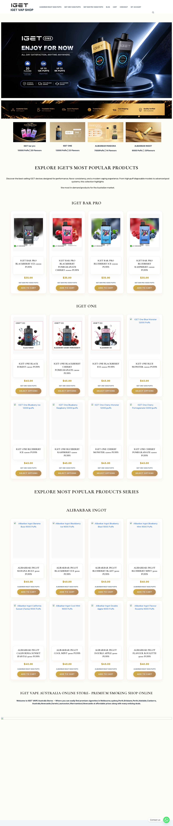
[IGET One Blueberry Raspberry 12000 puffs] (67, 422)
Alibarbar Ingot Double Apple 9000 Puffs (106, 653)
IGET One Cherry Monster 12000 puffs (106, 451)
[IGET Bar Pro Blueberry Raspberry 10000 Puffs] (144, 233)
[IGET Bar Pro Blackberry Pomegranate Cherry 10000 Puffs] (67, 233)
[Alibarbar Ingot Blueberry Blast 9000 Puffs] (106, 541)
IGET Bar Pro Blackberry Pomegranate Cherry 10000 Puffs (67, 265)
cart (115, 7)
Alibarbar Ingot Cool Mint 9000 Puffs (67, 652)
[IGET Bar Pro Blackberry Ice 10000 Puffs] (28, 233)
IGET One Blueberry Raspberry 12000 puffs (67, 452)
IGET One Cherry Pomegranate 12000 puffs (144, 452)
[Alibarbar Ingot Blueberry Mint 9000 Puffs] (144, 541)
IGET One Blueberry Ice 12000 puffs (28, 451)
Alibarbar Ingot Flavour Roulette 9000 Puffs (144, 653)
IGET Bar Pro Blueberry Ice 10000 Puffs (106, 263)
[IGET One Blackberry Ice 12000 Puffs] (106, 337)
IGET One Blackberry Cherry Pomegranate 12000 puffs (67, 368)
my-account (136, 7)
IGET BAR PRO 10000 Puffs (93, 7)
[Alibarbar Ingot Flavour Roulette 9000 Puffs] (144, 623)
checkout (124, 7)
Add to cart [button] (28, 288)
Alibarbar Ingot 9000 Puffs (50, 7)
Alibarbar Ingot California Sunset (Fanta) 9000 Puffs (28, 653)
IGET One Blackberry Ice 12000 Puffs (106, 365)
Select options (28, 391)
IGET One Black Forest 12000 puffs (28, 365)
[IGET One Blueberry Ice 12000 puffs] (28, 422)
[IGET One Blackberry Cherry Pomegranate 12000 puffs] (67, 337)
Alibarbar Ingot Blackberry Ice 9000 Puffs (67, 571)
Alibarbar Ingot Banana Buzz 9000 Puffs (28, 571)
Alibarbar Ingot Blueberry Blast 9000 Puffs (106, 571)
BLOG (108, 7)
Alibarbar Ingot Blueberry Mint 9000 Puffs (144, 571)
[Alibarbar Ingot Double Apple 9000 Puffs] (106, 623)
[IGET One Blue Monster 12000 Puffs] (144, 337)
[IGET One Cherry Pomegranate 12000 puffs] (144, 422)
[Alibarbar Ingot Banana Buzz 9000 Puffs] (28, 541)
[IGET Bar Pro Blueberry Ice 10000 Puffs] (106, 233)
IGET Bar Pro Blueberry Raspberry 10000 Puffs (145, 265)
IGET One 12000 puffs (72, 7)
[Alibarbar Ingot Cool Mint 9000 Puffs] (67, 623)
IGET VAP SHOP (22, 10)
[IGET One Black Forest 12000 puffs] (28, 337)
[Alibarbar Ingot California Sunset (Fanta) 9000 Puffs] (28, 623)
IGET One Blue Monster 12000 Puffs (144, 365)
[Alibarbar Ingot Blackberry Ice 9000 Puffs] (67, 541)
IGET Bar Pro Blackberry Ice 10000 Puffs (28, 263)
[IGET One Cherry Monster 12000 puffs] (106, 422)
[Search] (153, 12)
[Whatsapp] (166, 820)
